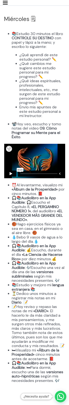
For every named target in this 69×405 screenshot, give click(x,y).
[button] (60, 396)
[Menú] (5, 3)
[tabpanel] (34, 207)
